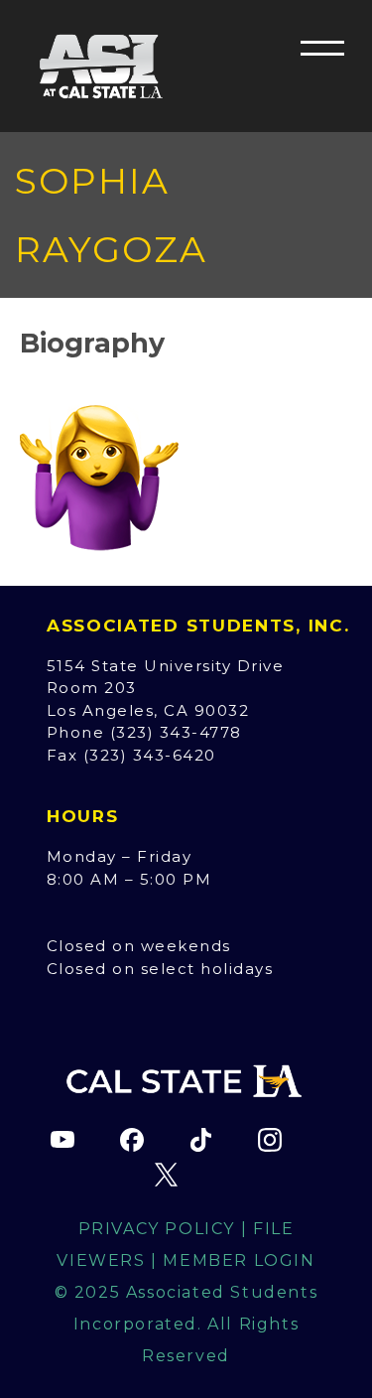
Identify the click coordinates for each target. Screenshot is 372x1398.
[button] (322, 48)
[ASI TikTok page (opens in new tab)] (200, 1140)
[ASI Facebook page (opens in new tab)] (132, 1140)
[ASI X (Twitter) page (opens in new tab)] (167, 1175)
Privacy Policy (156, 1228)
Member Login (238, 1260)
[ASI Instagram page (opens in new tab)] (270, 1140)
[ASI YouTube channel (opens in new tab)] (62, 1140)
